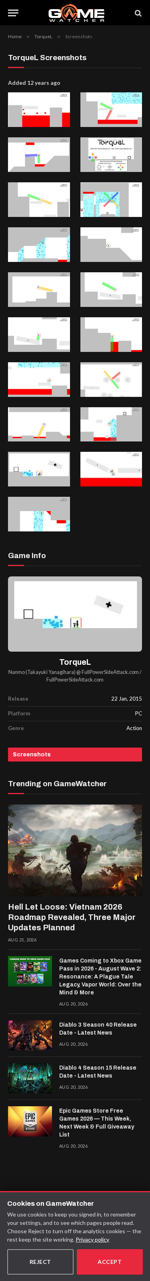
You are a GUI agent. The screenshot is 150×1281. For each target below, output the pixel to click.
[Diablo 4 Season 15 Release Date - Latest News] (30, 1078)
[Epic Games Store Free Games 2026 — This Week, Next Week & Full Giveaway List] (30, 1121)
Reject (40, 1261)
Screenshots (32, 755)
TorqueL (75, 662)
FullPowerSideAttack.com (75, 680)
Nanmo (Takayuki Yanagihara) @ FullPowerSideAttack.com (73, 672)
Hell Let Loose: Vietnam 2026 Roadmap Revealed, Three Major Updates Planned (72, 917)
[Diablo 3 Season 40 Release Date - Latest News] (30, 1035)
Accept (110, 1261)
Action (134, 728)
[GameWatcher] (76, 13)
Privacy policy (92, 1239)
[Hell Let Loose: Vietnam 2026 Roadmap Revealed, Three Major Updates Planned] (75, 850)
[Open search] (137, 13)
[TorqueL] (75, 614)
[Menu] (13, 13)
